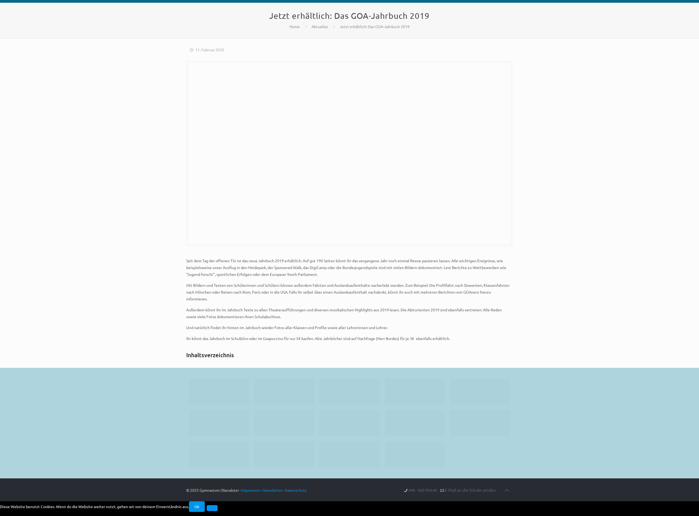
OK (196, 506)
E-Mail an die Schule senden (470, 490)
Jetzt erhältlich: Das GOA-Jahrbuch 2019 (375, 26)
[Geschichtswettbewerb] (284, 454)
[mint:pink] (480, 391)
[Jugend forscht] (349, 454)
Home (294, 26)
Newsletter (272, 490)
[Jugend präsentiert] (349, 391)
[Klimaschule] (415, 391)
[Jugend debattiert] (284, 391)
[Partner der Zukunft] (415, 454)
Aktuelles (320, 26)
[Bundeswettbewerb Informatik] (219, 391)
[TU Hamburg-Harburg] (284, 423)
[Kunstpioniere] (219, 454)
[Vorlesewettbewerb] (480, 423)
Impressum (250, 490)
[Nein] (212, 508)
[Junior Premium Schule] (219, 423)
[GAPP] (415, 423)
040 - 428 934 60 (422, 490)
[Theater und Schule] (349, 423)
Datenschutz (296, 490)
